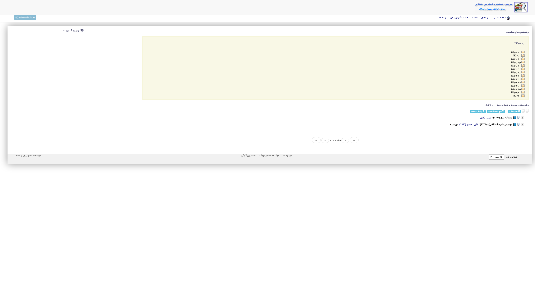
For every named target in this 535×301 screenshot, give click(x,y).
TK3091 (516, 59)
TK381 (516, 96)
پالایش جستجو (476, 111)
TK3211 (516, 76)
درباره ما (287, 155)
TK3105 (516, 62)
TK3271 (516, 86)
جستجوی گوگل (248, 155)
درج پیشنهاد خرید (495, 111)
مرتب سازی (513, 111)
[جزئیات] (522, 117)
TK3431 (516, 92)
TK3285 (516, 89)
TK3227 (516, 82)
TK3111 (516, 66)
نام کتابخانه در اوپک (270, 155)
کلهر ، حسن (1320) (468, 124)
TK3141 (516, 69)
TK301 (516, 56)
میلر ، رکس (485, 117)
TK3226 (516, 79)
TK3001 (516, 52)
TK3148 (516, 72)
